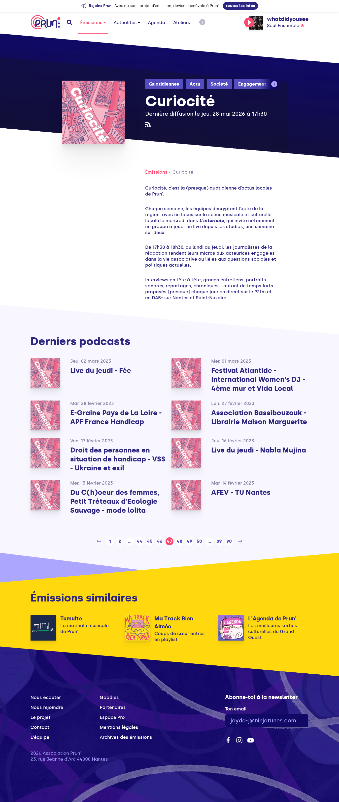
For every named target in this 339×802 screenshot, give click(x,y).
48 (179, 541)
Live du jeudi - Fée (100, 370)
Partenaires (113, 707)
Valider (291, 720)
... (130, 541)
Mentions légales (119, 727)
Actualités (125, 22)
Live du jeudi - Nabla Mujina (258, 450)
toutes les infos (240, 5)
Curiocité (182, 172)
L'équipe (40, 737)
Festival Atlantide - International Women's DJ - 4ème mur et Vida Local (258, 379)
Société (219, 84)
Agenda (156, 22)
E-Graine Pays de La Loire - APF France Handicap (116, 417)
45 (150, 541)
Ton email (235, 709)
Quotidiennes (164, 84)
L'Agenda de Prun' (272, 618)
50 (199, 541)
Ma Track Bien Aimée (173, 622)
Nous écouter (46, 697)
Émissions (91, 22)
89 (219, 541)
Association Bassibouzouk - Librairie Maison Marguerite (259, 417)
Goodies (109, 697)
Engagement (252, 84)
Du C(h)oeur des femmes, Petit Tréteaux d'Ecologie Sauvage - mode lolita (114, 501)
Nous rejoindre (47, 707)
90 (229, 541)
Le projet (41, 717)
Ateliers (181, 22)
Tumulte (71, 618)
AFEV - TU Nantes (241, 492)
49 (189, 541)
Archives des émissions (126, 737)
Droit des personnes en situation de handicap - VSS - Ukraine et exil (118, 459)
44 (140, 541)
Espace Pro (112, 717)
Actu (195, 84)
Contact (40, 727)
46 (160, 541)
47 (169, 541)
